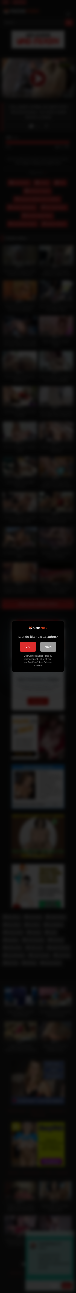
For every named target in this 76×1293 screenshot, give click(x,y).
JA (28, 646)
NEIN (48, 646)
